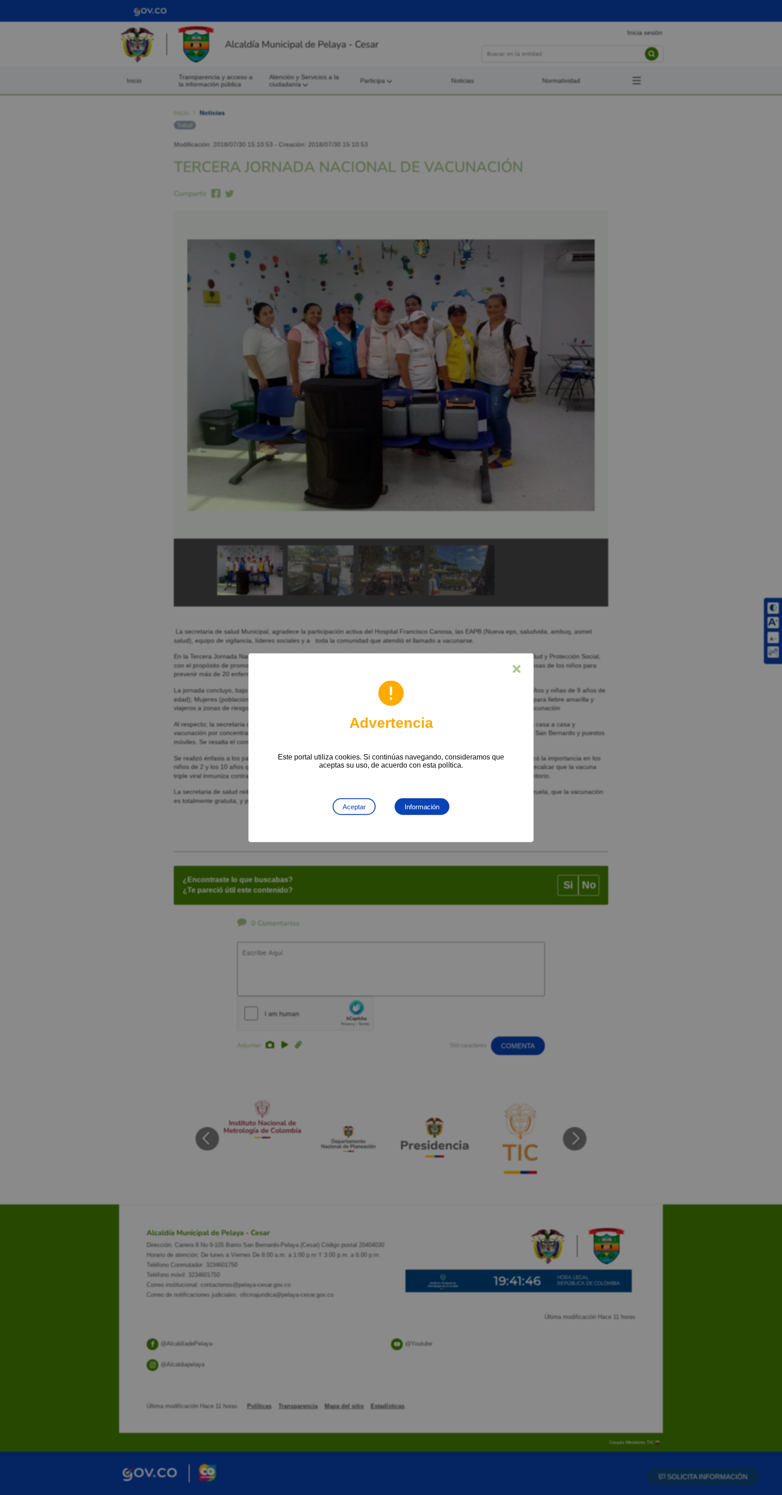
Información (422, 806)
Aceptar (354, 806)
